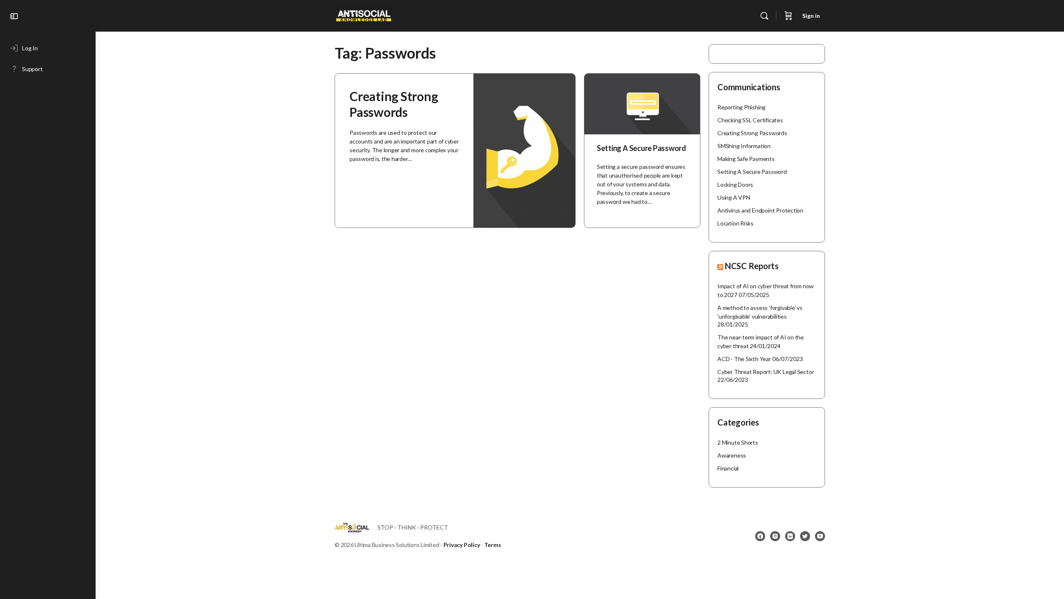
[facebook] (760, 536)
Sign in (811, 15)
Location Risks (735, 223)
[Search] (764, 16)
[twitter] (805, 536)
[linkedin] (790, 536)
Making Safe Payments (746, 158)
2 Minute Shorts (737, 442)
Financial (728, 468)
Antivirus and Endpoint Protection (760, 210)
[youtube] (820, 536)
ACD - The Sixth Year (744, 358)
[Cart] (788, 16)
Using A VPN (733, 197)
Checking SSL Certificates (750, 120)
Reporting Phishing (741, 107)
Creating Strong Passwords (752, 132)
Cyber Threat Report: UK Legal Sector (765, 371)
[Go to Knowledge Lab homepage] (364, 14)
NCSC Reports (751, 266)
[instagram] (775, 536)
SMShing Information (744, 145)
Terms (492, 544)
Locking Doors (735, 184)
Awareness (731, 455)
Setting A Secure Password (641, 148)
